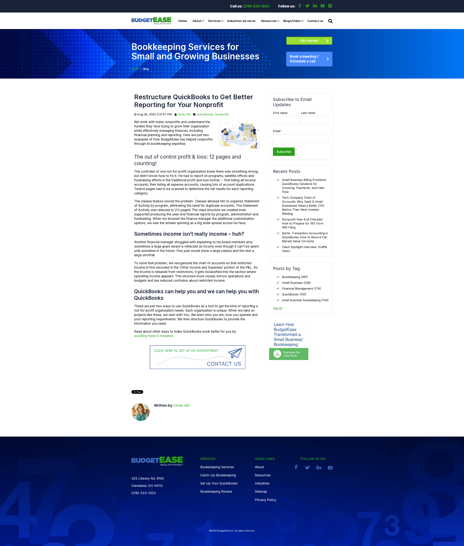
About (197, 21)
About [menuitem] (259, 467)
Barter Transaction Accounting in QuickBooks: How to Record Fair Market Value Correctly (305, 237)
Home (183, 21)
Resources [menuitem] (263, 475)
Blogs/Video (292, 21)
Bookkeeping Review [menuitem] (216, 491)
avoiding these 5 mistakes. (154, 336)
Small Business (296, 283)
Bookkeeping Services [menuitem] (217, 467)
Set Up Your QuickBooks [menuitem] (219, 483)
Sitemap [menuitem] (261, 491)
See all (277, 308)
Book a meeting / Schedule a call (304, 59)
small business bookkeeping (305, 300)
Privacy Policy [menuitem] (265, 500)
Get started (309, 40)
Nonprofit (222, 114)
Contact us (315, 21)
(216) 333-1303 (256, 6)
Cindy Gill (184, 114)
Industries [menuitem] (262, 483)
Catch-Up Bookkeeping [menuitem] (218, 475)
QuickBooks (205, 114)
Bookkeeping (295, 277)
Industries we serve (241, 21)
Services (214, 21)
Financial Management (301, 288)
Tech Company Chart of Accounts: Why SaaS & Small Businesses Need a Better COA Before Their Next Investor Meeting (303, 205)
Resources (269, 21)
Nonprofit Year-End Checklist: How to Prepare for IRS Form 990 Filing (302, 223)
